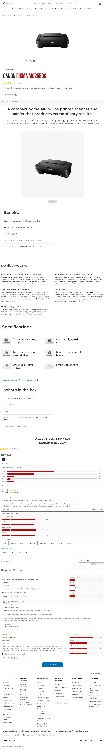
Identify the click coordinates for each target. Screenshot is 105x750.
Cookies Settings (48, 735)
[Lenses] (33, 9)
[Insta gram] (86, 740)
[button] (33, 202)
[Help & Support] (82, 9)
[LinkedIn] (91, 740)
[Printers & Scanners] (50, 9)
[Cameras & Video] (25, 9)
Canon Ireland (7, 740)
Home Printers (8, 69)
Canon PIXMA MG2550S (10, 102)
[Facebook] (81, 740)
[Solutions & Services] (68, 9)
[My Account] (95, 3)
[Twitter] (96, 740)
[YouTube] (101, 740)
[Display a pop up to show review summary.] (22, 83)
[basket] (100, 3)
